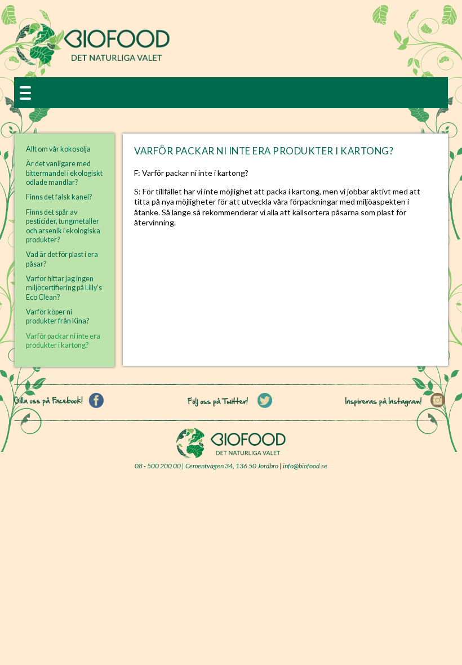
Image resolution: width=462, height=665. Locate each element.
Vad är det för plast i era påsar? (62, 259)
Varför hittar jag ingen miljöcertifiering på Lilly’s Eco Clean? (64, 288)
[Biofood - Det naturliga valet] (92, 63)
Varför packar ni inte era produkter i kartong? (63, 340)
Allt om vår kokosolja (58, 149)
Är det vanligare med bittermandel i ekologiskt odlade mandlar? (64, 173)
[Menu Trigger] (25, 92)
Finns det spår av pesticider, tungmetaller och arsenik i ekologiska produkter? (63, 226)
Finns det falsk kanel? (59, 197)
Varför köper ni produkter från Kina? (57, 316)
